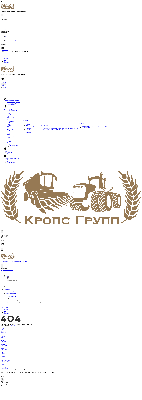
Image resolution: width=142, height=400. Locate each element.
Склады (3, 348)
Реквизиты (3, 353)
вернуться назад (5, 325)
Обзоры (3, 364)
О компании (4, 335)
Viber (5, 60)
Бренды (2, 331)
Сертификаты (4, 343)
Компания (3, 332)
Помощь (3, 356)
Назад (9, 277)
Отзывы (3, 339)
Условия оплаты (5, 349)
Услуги (2, 329)
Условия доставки (5, 351)
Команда (3, 337)
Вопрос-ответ (4, 363)
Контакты (3, 344)
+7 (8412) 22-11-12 (5, 29)
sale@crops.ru (5, 50)
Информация (4, 345)
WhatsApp (6, 62)
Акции (2, 328)
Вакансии (3, 340)
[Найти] (2, 15)
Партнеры (3, 341)
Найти (2, 379)
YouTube (6, 58)
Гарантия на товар (5, 352)
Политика (3, 355)
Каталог (3, 327)
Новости (3, 336)
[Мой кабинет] (1, 247)
